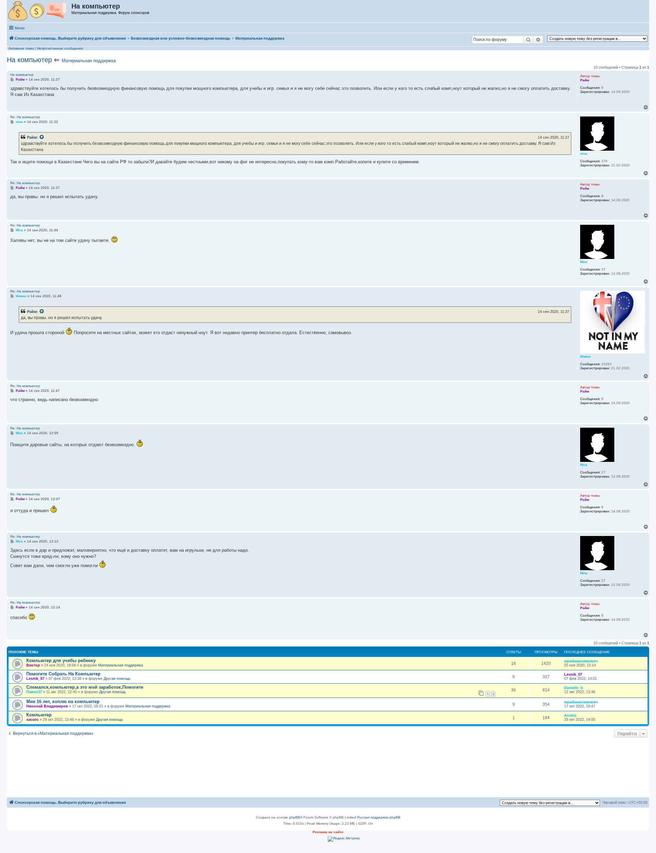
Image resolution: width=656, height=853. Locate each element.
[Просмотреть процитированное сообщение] (42, 137)
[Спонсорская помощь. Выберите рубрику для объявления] (39, 11)
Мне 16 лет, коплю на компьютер (62, 701)
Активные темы (21, 48)
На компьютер (29, 60)
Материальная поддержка (89, 60)
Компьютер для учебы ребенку (61, 660)
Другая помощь (117, 678)
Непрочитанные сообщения (60, 48)
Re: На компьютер (25, 117)
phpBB (294, 817)
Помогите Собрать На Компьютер (63, 673)
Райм (32, 137)
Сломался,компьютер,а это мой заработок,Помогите (84, 687)
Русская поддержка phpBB (378, 817)
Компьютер (39, 714)
